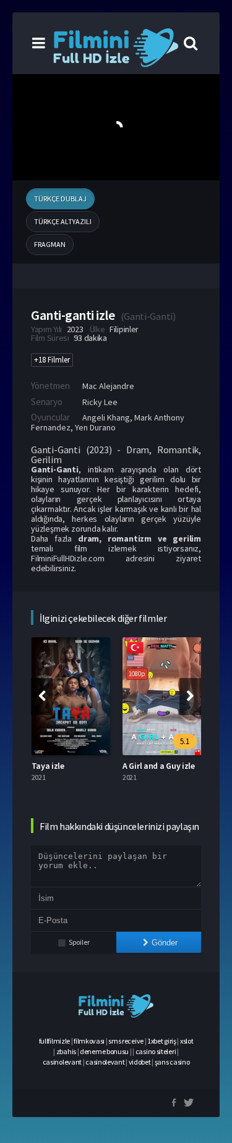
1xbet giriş (161, 1040)
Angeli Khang (106, 417)
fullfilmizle (54, 1040)
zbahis (66, 1051)
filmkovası (89, 1040)
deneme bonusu (104, 1051)
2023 (75, 329)
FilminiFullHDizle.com (68, 558)
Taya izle (48, 765)
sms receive (126, 1040)
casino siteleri (155, 1051)
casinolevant (62, 1061)
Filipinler (124, 329)
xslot (187, 1040)
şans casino (172, 1061)
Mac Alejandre (108, 385)
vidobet (140, 1061)
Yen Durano (95, 427)
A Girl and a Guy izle (158, 765)
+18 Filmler (52, 359)
